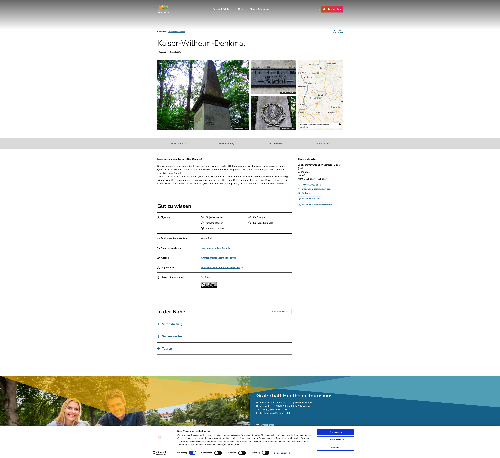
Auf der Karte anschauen (280, 311)
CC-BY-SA (245, 128)
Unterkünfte (267, 424)
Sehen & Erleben (222, 9)
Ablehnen (335, 447)
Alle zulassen (336, 432)
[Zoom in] (301, 63)
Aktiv (240, 9)
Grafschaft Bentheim (176, 31)
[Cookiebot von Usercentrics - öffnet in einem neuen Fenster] (159, 453)
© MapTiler (312, 124)
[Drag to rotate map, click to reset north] (301, 71)
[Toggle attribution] (339, 124)
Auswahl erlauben (335, 440)
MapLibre (303, 124)
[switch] (218, 453)
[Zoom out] (301, 67)
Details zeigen (280, 453)
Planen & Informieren (261, 9)
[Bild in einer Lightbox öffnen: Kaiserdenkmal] (203, 95)
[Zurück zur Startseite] (163, 9)
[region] (320, 95)
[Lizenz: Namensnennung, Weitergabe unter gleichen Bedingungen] (209, 286)
